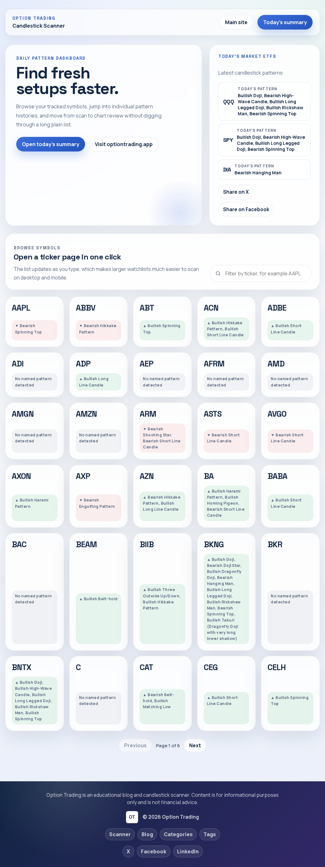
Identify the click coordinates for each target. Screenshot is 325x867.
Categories (178, 834)
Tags (209, 834)
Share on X (236, 192)
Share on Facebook (246, 209)
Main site (236, 22)
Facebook (153, 851)
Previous (135, 745)
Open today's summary (50, 144)
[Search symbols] (260, 273)
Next (195, 745)
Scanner (120, 834)
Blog (147, 834)
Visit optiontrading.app (124, 144)
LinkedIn (188, 851)
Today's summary (285, 22)
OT (132, 817)
